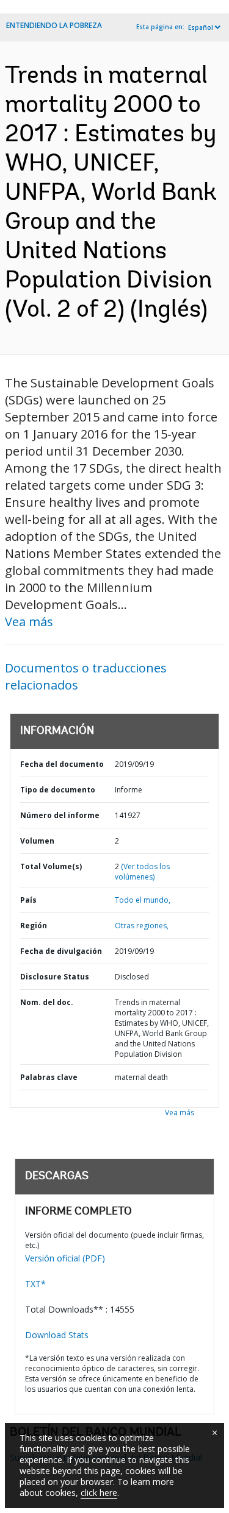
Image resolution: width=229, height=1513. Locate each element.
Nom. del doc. (46, 1002)
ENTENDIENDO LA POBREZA (54, 25)
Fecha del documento (62, 764)
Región (33, 925)
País (28, 900)
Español (200, 27)
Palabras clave (49, 1077)
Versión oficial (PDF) (65, 1258)
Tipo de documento (57, 790)
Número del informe (60, 815)
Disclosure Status (54, 977)
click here (99, 1492)
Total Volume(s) (51, 866)
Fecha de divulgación (61, 951)
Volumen (37, 841)
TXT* (35, 1283)
